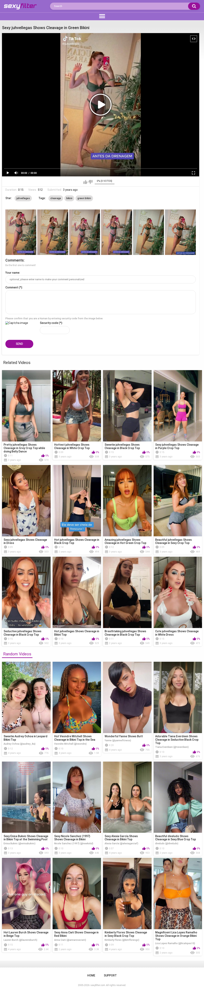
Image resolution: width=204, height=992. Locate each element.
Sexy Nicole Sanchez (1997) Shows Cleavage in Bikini (72, 838)
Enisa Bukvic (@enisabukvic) (19, 843)
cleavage (55, 198)
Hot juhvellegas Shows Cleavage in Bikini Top (76, 633)
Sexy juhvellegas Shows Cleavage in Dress (25, 541)
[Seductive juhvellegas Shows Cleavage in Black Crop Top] (26, 592)
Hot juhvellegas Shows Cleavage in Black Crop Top (76, 541)
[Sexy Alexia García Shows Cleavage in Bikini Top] (127, 797)
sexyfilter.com (97, 985)
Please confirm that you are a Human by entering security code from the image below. (54, 318)
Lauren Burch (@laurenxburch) (20, 940)
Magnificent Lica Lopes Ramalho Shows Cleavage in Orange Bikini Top (176, 936)
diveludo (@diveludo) (166, 843)
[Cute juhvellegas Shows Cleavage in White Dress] (178, 592)
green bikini (84, 198)
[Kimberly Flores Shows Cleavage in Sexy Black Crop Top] (127, 893)
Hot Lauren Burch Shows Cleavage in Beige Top (26, 934)
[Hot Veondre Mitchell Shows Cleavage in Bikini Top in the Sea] (77, 697)
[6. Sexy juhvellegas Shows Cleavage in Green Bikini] (180, 232)
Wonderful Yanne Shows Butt (124, 736)
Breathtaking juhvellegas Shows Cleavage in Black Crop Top (125, 633)
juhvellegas (23, 198)
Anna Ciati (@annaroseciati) (70, 940)
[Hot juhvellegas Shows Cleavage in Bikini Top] (77, 592)
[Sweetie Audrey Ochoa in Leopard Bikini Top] (26, 697)
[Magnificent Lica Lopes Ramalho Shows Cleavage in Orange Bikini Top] (178, 893)
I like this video (85, 182)
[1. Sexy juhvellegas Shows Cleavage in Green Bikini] (20, 232)
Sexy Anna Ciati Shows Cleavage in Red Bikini (76, 934)
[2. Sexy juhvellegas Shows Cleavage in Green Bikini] (52, 232)
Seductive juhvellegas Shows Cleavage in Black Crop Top (22, 633)
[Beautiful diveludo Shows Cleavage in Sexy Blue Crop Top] (178, 797)
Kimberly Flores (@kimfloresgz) (122, 940)
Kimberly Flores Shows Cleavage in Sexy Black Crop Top (126, 934)
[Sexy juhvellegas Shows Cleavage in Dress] (26, 500)
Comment (11, 287)
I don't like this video (90, 182)
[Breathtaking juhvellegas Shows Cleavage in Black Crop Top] (127, 592)
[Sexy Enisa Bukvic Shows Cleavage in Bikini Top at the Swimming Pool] (26, 797)
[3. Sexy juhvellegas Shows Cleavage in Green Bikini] (84, 232)
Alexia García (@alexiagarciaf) (121, 843)
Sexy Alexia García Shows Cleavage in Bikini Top (121, 838)
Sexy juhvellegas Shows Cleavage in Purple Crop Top (177, 446)
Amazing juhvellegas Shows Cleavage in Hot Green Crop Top (125, 541)
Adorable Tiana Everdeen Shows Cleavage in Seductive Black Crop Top (176, 740)
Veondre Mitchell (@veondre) (70, 743)
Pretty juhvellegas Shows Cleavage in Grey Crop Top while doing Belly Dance (24, 448)
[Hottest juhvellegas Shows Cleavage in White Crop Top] (77, 405)
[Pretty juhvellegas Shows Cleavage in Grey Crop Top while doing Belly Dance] (26, 405)
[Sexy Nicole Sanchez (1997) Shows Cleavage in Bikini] (77, 797)
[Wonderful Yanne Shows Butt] (127, 697)
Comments (14, 260)
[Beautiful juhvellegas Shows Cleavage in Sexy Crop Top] (178, 500)
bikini (69, 198)
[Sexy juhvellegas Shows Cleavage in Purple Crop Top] (178, 405)
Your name (12, 272)
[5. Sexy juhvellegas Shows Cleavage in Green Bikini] (148, 232)
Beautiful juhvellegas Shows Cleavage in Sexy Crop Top (173, 541)
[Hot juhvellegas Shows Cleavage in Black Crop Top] (77, 500)
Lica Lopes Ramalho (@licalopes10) (175, 943)
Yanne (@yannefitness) (118, 740)
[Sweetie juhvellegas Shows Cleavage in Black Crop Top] (127, 405)
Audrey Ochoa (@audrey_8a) (19, 743)
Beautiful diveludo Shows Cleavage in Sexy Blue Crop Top (175, 838)
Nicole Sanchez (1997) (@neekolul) (73, 843)
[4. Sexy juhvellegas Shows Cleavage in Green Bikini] (116, 232)
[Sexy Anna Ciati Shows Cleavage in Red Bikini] (77, 893)
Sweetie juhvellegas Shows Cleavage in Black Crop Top (122, 446)
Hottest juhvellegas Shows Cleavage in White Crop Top (72, 446)
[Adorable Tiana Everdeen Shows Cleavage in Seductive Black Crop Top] (178, 697)
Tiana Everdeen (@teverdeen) (172, 747)
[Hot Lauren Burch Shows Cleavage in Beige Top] (26, 893)
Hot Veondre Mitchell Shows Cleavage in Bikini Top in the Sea (74, 738)
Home (91, 975)
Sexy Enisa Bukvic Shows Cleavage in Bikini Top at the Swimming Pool (26, 838)
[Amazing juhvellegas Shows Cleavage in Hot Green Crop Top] (127, 500)
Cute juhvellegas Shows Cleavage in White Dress (177, 633)
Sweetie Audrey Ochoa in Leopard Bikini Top (25, 738)
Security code (49, 322)
